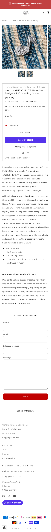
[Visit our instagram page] (9, 496)
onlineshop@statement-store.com (18, 471)
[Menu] (3, 13)
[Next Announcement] (47, 4)
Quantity (9, 116)
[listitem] (25, 5)
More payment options (25, 147)
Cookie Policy (8, 458)
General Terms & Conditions (15, 425)
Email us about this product (17, 158)
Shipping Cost (31, 101)
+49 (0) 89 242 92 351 (11, 477)
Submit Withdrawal (25, 411)
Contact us (7, 445)
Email (5, 334)
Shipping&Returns (10, 438)
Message (7, 357)
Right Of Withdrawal (11, 429)
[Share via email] (27, 153)
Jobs (4, 450)
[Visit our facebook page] (3, 496)
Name (6, 322)
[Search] (42, 13)
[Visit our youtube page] (14, 496)
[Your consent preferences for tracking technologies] (4, 528)
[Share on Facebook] (23, 153)
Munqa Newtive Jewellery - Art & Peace (25, 87)
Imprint (5, 454)
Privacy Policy (8, 433)
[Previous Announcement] (4, 4)
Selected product (11, 346)
